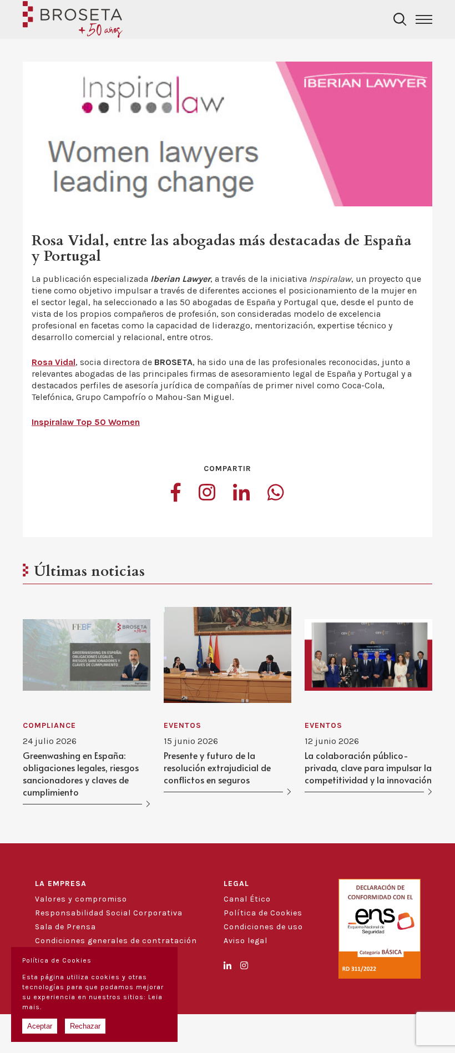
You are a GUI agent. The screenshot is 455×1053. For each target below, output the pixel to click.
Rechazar (85, 1026)
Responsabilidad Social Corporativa (109, 913)
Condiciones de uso (263, 927)
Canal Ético (247, 899)
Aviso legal (245, 940)
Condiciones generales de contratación (116, 940)
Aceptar (39, 1026)
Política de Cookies (263, 913)
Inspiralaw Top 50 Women (86, 422)
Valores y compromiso (81, 899)
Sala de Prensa (65, 927)
